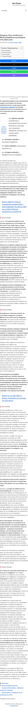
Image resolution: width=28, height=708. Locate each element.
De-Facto (16, 3)
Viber (14, 75)
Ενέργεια (15, 685)
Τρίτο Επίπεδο (6, 54)
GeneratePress (14, 705)
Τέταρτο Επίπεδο (6, 56)
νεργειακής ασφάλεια (8, 107)
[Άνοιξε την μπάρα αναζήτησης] (26, 10)
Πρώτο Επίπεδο (6, 50)
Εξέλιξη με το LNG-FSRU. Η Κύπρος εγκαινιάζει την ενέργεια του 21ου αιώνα (14, 398)
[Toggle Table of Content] (20, 48)
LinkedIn (14, 68)
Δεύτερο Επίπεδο (6, 52)
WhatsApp (14, 71)
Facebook (14, 61)
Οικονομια (5, 683)
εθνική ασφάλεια (7, 685)
